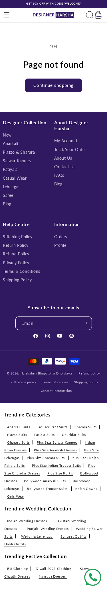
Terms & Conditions (21, 271)
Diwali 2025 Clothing (52, 568)
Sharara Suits (85, 427)
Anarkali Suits (19, 427)
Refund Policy (16, 253)
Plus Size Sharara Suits (46, 458)
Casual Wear (15, 178)
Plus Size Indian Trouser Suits (56, 465)
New (7, 135)
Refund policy (89, 373)
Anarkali (10, 143)
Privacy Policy (16, 262)
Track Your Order (70, 149)
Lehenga (10, 186)
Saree (8, 195)
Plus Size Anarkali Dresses (55, 450)
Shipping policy (86, 382)
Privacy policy (25, 382)
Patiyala (10, 169)
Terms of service (55, 382)
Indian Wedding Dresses (27, 521)
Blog (7, 203)
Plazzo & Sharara (19, 152)
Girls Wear (15, 496)
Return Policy (16, 245)
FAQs (59, 175)
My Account (66, 140)
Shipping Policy (17, 279)
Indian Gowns (85, 488)
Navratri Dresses (53, 576)
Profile (60, 245)
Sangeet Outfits (73, 536)
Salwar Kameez (17, 160)
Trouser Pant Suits (52, 427)
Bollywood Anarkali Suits (45, 481)
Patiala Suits (44, 434)
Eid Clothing (17, 568)
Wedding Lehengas (37, 536)
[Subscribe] (85, 323)
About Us (63, 158)
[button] (6, 15)
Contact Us (65, 166)
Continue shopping (53, 85)
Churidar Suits (74, 434)
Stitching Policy (18, 236)
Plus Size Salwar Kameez (57, 442)
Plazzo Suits (17, 434)
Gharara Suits (18, 442)
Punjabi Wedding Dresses (48, 528)
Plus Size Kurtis (60, 473)
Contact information (56, 390)
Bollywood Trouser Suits (47, 488)
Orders (60, 236)
